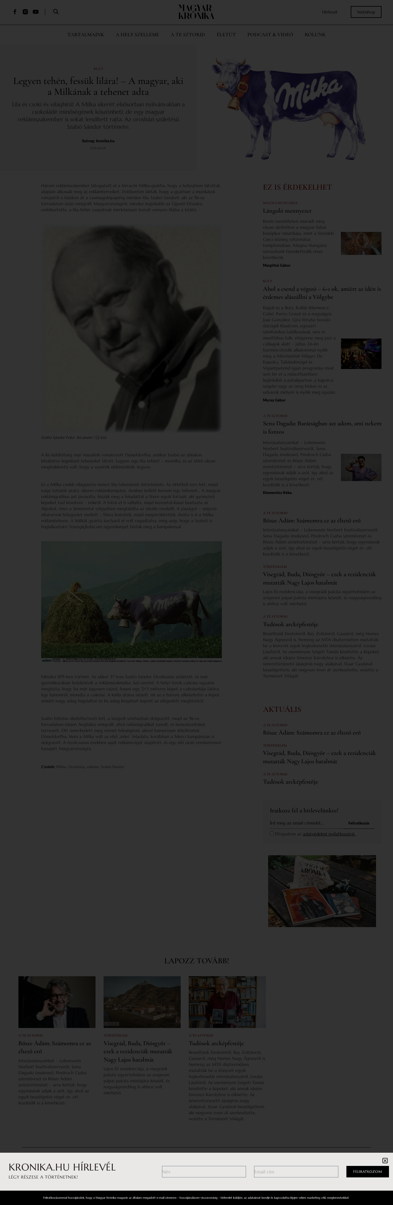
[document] (196, 602)
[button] (385, 1160)
